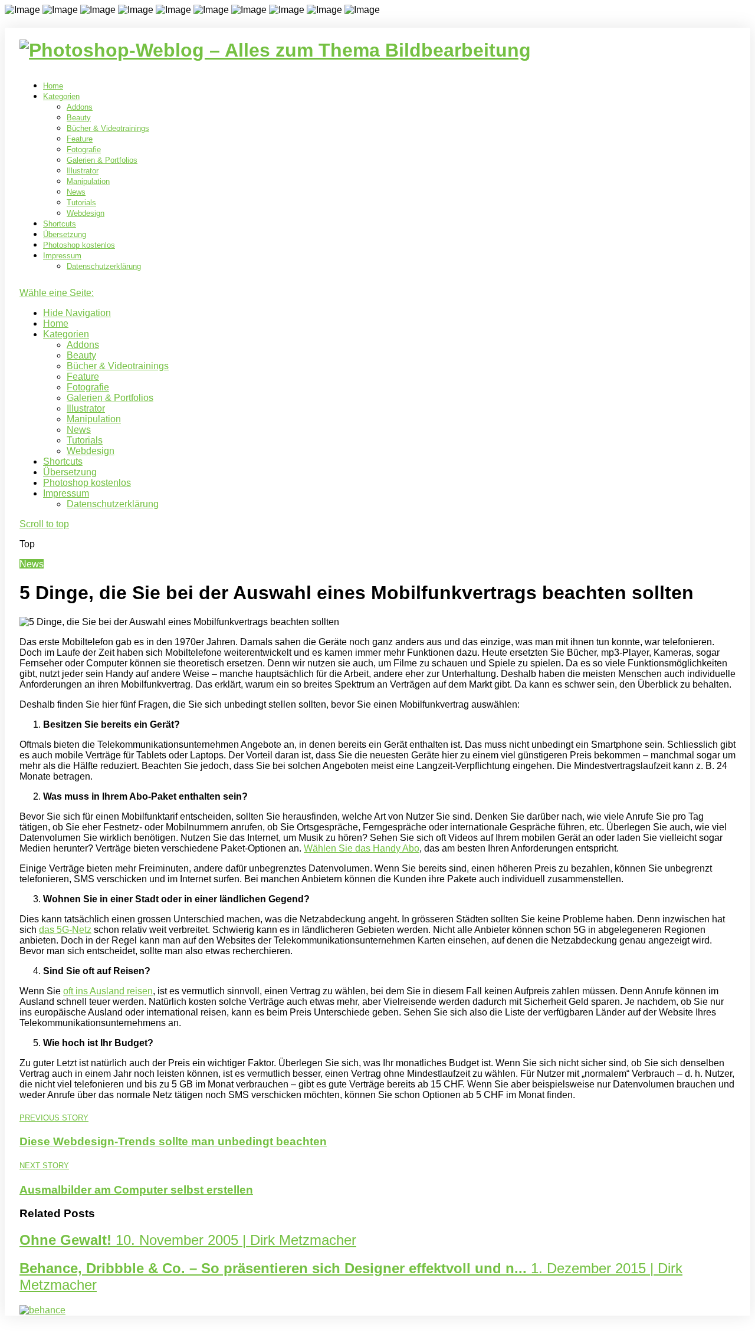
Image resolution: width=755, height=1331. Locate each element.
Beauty (79, 117)
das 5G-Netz (65, 930)
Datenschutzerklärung (104, 266)
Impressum (62, 255)
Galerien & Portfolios (102, 160)
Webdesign (85, 213)
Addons (80, 107)
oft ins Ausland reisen (108, 991)
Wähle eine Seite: (56, 293)
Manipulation (88, 181)
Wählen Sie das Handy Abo (361, 848)
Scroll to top (44, 524)
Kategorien (61, 96)
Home (53, 85)
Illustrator (83, 170)
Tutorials (81, 202)
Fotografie (84, 149)
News (76, 192)
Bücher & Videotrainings (108, 128)
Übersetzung (64, 234)
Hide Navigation (77, 313)
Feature (80, 138)
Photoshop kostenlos (79, 245)
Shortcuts (59, 223)
